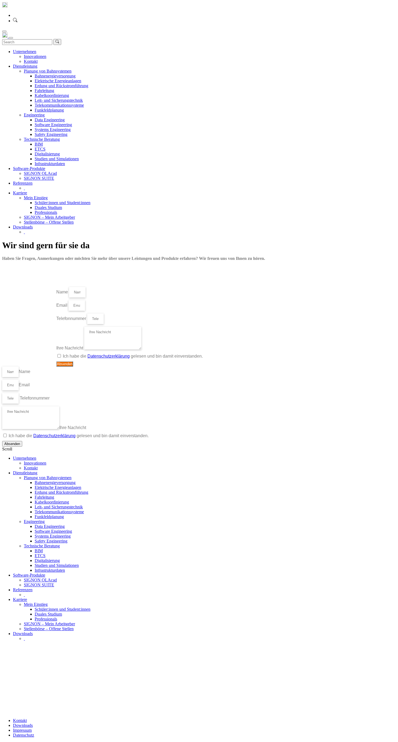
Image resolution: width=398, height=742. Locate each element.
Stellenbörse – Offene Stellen (49, 628)
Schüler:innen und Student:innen (62, 609)
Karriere (20, 599)
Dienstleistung (25, 472)
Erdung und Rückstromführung (61, 492)
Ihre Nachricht (70, 348)
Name (62, 292)
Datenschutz (23, 735)
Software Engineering (53, 531)
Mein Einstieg (36, 604)
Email (62, 305)
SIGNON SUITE (39, 585)
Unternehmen (24, 458)
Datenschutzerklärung (108, 356)
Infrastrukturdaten (50, 570)
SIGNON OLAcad (40, 580)
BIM (39, 550)
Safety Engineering (51, 541)
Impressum (22, 730)
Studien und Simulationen (57, 565)
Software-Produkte (29, 575)
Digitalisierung (47, 560)
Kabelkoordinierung (52, 502)
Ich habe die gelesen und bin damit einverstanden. (133, 356)
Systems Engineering (53, 536)
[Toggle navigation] (4, 31)
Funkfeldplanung (49, 516)
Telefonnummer (71, 318)
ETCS (40, 555)
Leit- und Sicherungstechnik (59, 507)
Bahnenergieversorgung (55, 482)
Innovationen (35, 463)
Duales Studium (48, 614)
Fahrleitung (44, 497)
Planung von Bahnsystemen (47, 477)
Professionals (46, 619)
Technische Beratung (42, 546)
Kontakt (31, 468)
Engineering (34, 521)
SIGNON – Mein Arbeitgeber (49, 624)
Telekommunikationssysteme (59, 511)
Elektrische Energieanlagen (58, 487)
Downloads (23, 633)
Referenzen (22, 589)
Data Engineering (50, 526)
